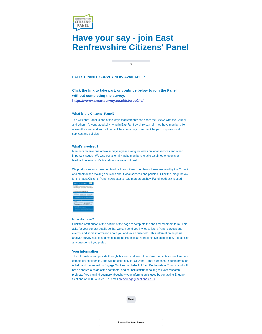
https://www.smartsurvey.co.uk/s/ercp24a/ (108, 101)
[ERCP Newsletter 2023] (83, 196)
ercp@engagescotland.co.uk (137, 279)
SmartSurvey (137, 322)
